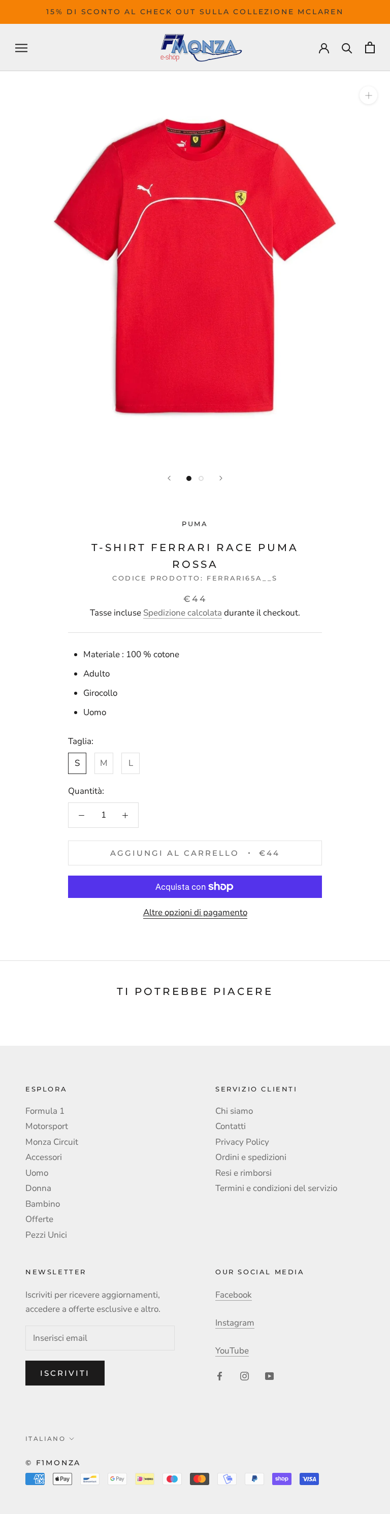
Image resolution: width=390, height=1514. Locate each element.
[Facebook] (219, 1375)
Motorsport (46, 1126)
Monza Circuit (51, 1142)
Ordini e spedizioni (250, 1157)
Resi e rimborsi (243, 1173)
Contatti (230, 1126)
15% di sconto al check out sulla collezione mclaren (195, 11)
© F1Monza (53, 1462)
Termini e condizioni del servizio (276, 1188)
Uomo (36, 1173)
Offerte (39, 1219)
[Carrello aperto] (370, 47)
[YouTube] (269, 1375)
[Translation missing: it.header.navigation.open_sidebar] (21, 47)
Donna (38, 1188)
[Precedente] (169, 478)
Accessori (43, 1157)
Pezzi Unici (46, 1235)
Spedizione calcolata (182, 613)
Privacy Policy (242, 1142)
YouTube (232, 1351)
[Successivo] (220, 478)
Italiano (45, 1438)
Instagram (234, 1323)
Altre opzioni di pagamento (195, 912)
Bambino (42, 1204)
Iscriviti (65, 1373)
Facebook (233, 1295)
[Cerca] (347, 47)
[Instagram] (244, 1375)
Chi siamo (234, 1111)
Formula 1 (44, 1111)
